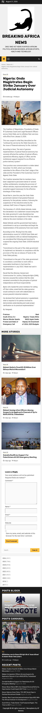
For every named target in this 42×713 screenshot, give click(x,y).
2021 (4, 575)
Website (8, 523)
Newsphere (31, 708)
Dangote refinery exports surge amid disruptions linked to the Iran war (21, 607)
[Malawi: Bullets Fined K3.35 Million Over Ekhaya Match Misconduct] (21, 348)
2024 (4, 565)
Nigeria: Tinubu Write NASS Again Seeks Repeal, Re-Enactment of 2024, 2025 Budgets (30, 319)
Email (7, 515)
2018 (4, 581)
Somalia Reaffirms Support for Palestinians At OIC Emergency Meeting (20, 456)
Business (7, 601)
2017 (4, 585)
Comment (9, 481)
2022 (4, 571)
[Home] (4, 59)
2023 (4, 568)
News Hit (5, 74)
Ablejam (17, 96)
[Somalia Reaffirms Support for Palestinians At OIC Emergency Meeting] (21, 436)
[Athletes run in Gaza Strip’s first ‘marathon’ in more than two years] (21, 635)
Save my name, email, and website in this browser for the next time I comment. (20, 534)
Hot (3, 651)
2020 (4, 578)
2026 (4, 558)
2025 (4, 561)
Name (7, 507)
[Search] (39, 59)
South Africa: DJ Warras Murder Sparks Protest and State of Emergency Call (11, 319)
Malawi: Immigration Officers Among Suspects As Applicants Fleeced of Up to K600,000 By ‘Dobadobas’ (20, 412)
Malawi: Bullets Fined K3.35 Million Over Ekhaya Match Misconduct (19, 368)
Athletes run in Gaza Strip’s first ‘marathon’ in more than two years (20, 656)
